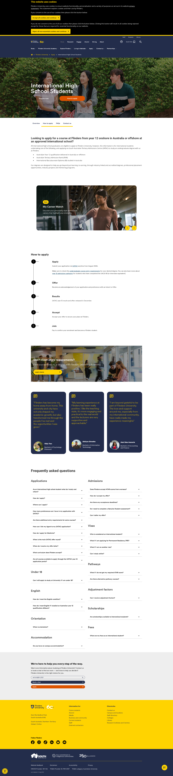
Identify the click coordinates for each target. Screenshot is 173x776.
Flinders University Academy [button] (48, 49)
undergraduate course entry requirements (85, 271)
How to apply (72, 98)
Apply (53, 55)
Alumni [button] (86, 42)
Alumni (71, 713)
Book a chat (37, 682)
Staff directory (112, 715)
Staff (70, 723)
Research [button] (70, 42)
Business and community (78, 718)
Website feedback (37, 765)
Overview (36, 123)
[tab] (58, 490)
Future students (74, 710)
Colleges (110, 718)
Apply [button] (92, 49)
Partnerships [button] (112, 49)
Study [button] (62, 42)
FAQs (58, 123)
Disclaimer (53, 765)
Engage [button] (79, 42)
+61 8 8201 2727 (38, 677)
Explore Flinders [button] (66, 49)
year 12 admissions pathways (62, 273)
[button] (121, 41)
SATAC (75, 266)
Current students (75, 720)
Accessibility (73, 765)
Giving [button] (94, 42)
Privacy (90, 765)
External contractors (76, 725)
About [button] (102, 42)
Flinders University (42, 55)
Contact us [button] (100, 49)
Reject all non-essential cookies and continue (49, 31)
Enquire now (44, 98)
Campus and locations (115, 713)
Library (109, 720)
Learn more (39, 372)
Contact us (67, 123)
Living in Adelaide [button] (81, 49)
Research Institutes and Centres (118, 723)
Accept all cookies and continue (44, 18)
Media (71, 715)
